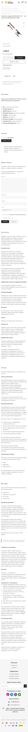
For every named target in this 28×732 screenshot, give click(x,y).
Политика (14, 667)
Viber (15, 694)
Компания (14, 662)
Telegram (11, 694)
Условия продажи (14, 674)
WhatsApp (19, 694)
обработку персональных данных (18, 214)
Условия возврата (14, 678)
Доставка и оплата (14, 676)
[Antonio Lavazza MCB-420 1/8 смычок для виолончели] (14, 30)
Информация (14, 671)
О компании (14, 665)
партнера (22, 611)
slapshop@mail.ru (15, 705)
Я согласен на (14, 214)
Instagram (7, 694)
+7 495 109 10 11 (15, 702)
